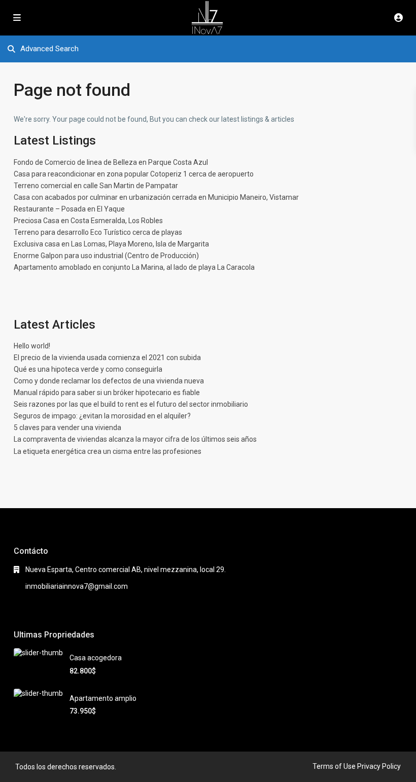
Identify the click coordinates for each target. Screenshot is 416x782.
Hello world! (32, 346)
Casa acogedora (96, 658)
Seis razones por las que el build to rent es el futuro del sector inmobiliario (131, 404)
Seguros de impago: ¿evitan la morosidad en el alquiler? (102, 416)
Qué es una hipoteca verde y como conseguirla (88, 369)
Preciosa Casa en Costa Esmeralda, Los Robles (88, 221)
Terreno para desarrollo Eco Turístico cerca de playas (98, 232)
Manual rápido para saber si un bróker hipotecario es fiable (107, 392)
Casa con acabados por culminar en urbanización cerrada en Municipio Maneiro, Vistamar (156, 197)
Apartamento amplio (103, 698)
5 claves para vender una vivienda (67, 427)
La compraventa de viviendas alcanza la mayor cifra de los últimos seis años (135, 439)
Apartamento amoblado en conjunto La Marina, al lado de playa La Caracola (134, 267)
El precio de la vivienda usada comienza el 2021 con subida (107, 357)
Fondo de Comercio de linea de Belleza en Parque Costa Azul (111, 162)
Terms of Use (334, 766)
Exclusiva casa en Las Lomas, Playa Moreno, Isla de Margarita (111, 244)
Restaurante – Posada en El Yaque (69, 209)
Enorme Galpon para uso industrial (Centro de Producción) (106, 256)
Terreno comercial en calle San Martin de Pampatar (96, 186)
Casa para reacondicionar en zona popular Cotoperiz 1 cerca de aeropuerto (134, 174)
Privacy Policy (379, 766)
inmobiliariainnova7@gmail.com (76, 586)
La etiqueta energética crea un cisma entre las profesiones (107, 451)
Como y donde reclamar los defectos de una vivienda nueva (109, 381)
